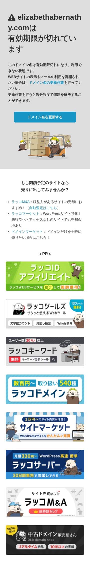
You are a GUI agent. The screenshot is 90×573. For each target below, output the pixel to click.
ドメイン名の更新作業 (46, 82)
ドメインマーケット (27, 232)
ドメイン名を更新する (45, 117)
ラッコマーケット (26, 214)
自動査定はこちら (43, 208)
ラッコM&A (21, 202)
